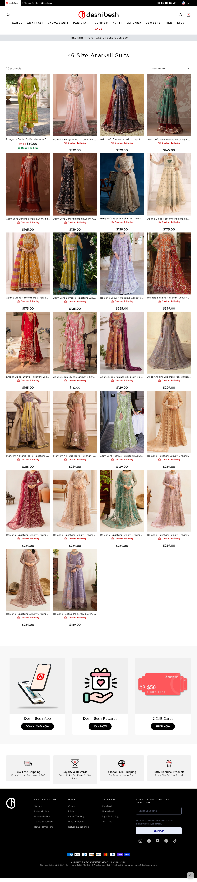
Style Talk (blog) (110, 816)
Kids (181, 22)
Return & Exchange (78, 826)
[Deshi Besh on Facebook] (149, 841)
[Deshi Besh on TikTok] (175, 841)
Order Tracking (76, 816)
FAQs (71, 811)
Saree (17, 22)
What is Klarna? (76, 821)
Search (38, 806)
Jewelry (153, 22)
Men (169, 22)
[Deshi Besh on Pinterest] (166, 841)
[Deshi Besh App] (37, 686)
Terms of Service (43, 821)
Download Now (37, 726)
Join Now (100, 726)
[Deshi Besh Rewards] (100, 686)
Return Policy (41, 811)
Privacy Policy (42, 816)
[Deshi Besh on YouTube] (157, 841)
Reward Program (43, 826)
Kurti (117, 22)
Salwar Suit (58, 22)
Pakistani (81, 22)
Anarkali (35, 22)
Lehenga (134, 22)
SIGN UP (159, 830)
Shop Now (162, 726)
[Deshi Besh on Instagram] (140, 841)
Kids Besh (107, 806)
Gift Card (107, 821)
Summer (101, 22)
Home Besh (108, 811)
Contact (72, 806)
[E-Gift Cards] (163, 686)
